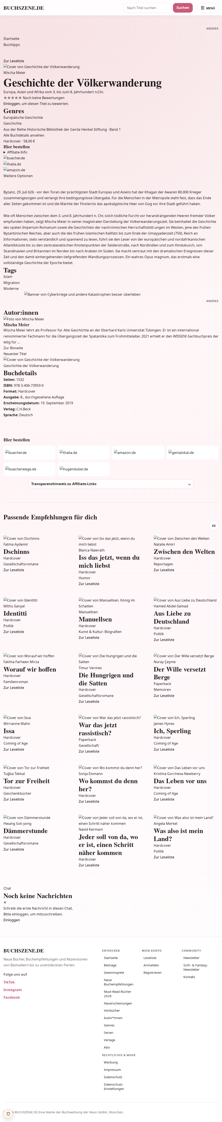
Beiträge (110, 965)
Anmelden (151, 965)
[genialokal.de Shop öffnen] (193, 453)
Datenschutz (113, 1077)
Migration (11, 282)
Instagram (12, 989)
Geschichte (12, 123)
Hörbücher (112, 1010)
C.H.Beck (23, 409)
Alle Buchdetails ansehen (23, 135)
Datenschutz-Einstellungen (114, 1086)
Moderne (11, 288)
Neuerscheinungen (118, 1003)
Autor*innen (113, 1018)
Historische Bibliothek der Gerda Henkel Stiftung (67, 129)
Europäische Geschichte (23, 117)
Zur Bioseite (13, 348)
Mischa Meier (14, 72)
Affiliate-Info (17, 152)
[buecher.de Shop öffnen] (111, 158)
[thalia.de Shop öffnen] (111, 164)
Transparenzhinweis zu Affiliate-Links (63, 483)
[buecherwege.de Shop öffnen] (29, 469)
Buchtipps (11, 44)
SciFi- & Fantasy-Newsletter (195, 967)
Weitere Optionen (18, 175)
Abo (107, 1047)
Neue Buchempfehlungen (118, 982)
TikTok (9, 982)
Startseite (11, 38)
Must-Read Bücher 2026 (117, 993)
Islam (7, 276)
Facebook (11, 997)
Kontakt (189, 977)
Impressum (112, 1069)
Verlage (109, 1040)
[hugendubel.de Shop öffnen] (84, 469)
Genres (109, 1025)
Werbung (111, 1062)
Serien (108, 1032)
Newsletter (191, 958)
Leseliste (150, 958)
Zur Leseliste (13, 61)
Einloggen (11, 103)
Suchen (182, 7)
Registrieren (153, 972)
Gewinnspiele (114, 972)
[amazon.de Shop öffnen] (111, 170)
